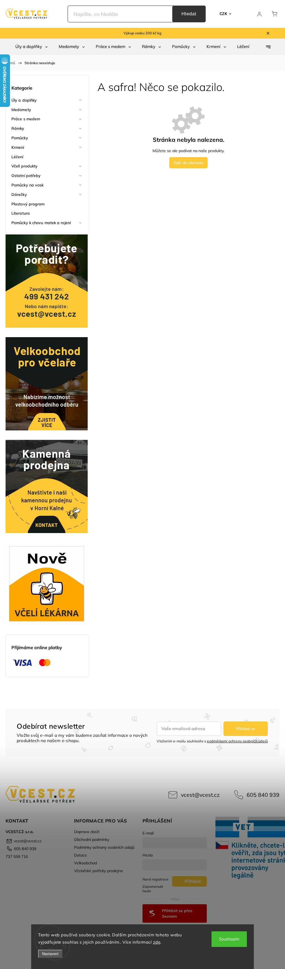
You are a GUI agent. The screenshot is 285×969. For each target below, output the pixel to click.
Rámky (17, 128)
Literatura (20, 213)
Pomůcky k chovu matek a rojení (41, 222)
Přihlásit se (245, 728)
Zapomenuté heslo (152, 888)
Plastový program (28, 204)
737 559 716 (17, 856)
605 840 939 (263, 794)
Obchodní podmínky (91, 839)
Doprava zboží (86, 831)
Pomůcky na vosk (27, 185)
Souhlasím (229, 939)
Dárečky (19, 194)
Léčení (17, 156)
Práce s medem (25, 118)
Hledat (188, 13)
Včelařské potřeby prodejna (98, 870)
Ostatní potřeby (26, 175)
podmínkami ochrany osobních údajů (237, 741)
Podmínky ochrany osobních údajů (104, 847)
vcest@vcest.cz (200, 794)
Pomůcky (19, 137)
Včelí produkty (24, 166)
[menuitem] (31, 46)
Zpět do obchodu (188, 162)
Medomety (21, 109)
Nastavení (50, 954)
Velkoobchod (85, 862)
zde (157, 942)
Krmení (17, 147)
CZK (223, 14)
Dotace (80, 855)
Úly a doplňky (24, 100)
